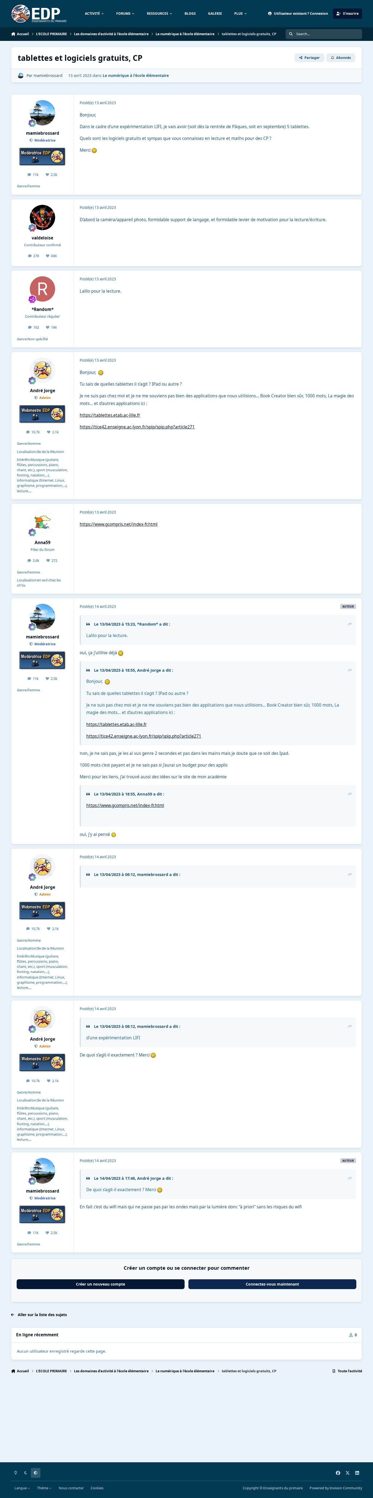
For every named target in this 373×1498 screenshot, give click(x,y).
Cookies (97, 1488)
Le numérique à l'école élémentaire (136, 75)
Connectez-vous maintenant (272, 1284)
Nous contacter (71, 1488)
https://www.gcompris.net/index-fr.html (119, 524)
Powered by (336, 1488)
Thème (43, 1488)
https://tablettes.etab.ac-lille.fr (110, 415)
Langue (21, 1488)
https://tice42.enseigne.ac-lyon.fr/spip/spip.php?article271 (137, 427)
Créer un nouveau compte (100, 1284)
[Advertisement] (175, 1420)
